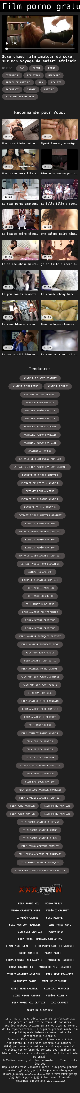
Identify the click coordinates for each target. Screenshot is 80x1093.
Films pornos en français (24, 960)
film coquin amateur (40, 741)
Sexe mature (54, 917)
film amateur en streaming (40, 612)
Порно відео (10, 1067)
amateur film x (58, 386)
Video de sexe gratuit (55, 967)
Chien (36, 68)
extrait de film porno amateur (40, 459)
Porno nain (56, 931)
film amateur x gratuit (40, 717)
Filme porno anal (59, 924)
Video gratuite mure (25, 910)
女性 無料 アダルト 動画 (24, 1077)
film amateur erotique (40, 620)
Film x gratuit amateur (23, 974)
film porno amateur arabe (40, 830)
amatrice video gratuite (40, 443)
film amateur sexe (40, 693)
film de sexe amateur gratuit (40, 765)
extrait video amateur (40, 539)
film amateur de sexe (20, 96)
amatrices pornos (40, 451)
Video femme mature (26, 995)
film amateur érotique (40, 628)
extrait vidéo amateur (40, 547)
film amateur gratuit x (40, 660)
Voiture (49, 89)
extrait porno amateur (40, 523)
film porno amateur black (40, 838)
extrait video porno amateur (40, 564)
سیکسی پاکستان (28, 1070)
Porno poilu (53, 953)
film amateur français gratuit (40, 636)
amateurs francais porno (40, 426)
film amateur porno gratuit (40, 668)
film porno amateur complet (40, 846)
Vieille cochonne (54, 981)
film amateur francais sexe (40, 644)
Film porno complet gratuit (54, 946)
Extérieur (12, 75)
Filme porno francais (56, 1077)
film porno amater (22, 814)
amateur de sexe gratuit (40, 378)
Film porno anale (52, 1070)
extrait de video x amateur (40, 483)
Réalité (56, 82)
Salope (31, 89)
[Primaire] (40, 889)
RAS (41, 82)
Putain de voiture (18, 82)
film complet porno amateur (40, 733)
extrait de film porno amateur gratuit (40, 467)
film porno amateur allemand (40, 822)
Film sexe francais (59, 974)
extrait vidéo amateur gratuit (40, 555)
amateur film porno (25, 386)
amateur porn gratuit (40, 402)
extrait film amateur (40, 491)
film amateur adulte (40, 596)
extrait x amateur (40, 572)
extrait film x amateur (40, 507)
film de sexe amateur (40, 757)
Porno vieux (53, 903)
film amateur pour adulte (40, 685)
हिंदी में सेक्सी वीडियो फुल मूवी (61, 1074)
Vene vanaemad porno (34, 1067)
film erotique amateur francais (40, 790)
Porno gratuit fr (21, 967)
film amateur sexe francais (40, 701)
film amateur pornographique (40, 676)
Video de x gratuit (40, 1009)
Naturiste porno (25, 981)
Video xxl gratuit (61, 960)
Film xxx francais (57, 988)
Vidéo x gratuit (57, 910)
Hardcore (54, 75)
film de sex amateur (40, 749)
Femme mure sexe (17, 946)
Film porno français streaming (40, 939)
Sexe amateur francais (25, 924)
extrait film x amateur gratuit (40, 515)
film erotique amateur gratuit (40, 798)
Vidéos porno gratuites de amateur (31, 1060)
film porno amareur (57, 806)
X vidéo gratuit (28, 917)
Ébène (51, 68)
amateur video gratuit (40, 418)
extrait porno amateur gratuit (40, 531)
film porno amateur (57, 814)
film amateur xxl (40, 725)
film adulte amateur (40, 588)
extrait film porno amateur (40, 499)
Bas (22, 68)
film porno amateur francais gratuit (40, 870)
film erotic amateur (40, 773)
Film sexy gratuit (29, 931)
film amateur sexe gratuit (40, 709)
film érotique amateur (40, 781)
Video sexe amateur (24, 988)
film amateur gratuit (40, 652)
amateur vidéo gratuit (40, 410)
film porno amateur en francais (40, 854)
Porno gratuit (29, 953)
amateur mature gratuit (40, 394)
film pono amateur (22, 806)
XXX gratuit (59, 1002)
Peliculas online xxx (30, 1080)
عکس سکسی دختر (55, 1080)
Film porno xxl (28, 903)
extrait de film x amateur (40, 475)
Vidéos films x (56, 995)
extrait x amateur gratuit (40, 580)
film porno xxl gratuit (28, 1002)
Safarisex (12, 89)
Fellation (33, 75)
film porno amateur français (40, 862)
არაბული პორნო (35, 1074)
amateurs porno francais (40, 435)
